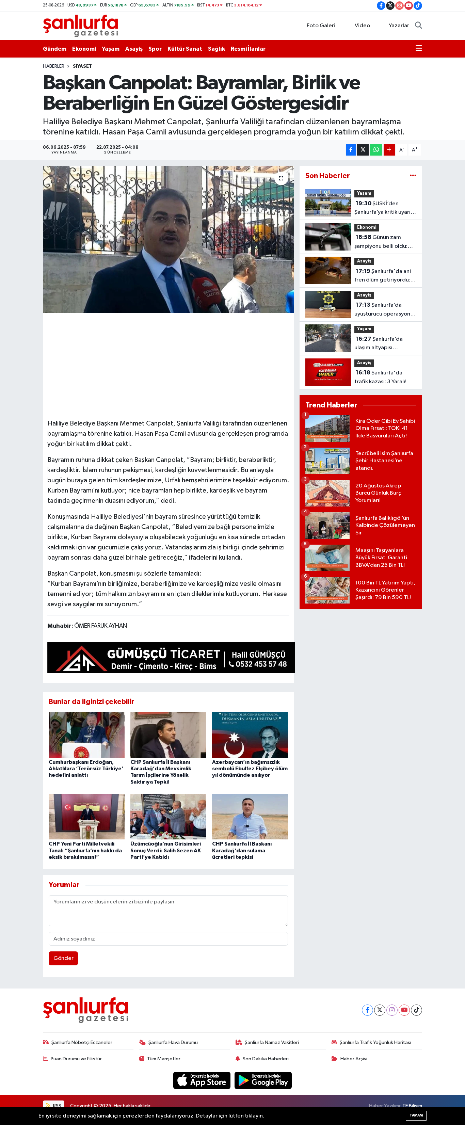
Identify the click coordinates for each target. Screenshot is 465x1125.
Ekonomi (84, 49)
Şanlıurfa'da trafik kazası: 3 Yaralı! (380, 377)
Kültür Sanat (184, 49)
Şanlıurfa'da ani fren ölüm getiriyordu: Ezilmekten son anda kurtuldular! (382, 276)
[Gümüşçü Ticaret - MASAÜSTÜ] (171, 659)
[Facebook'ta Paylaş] (351, 150)
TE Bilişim (412, 1105)
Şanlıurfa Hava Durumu (173, 1042)
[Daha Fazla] (389, 150)
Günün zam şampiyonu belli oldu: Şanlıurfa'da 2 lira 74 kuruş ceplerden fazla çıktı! (381, 242)
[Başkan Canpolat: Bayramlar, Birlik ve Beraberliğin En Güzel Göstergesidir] (168, 239)
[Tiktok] (416, 1010)
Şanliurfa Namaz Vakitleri (272, 1042)
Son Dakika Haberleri (266, 1058)
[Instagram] (392, 1010)
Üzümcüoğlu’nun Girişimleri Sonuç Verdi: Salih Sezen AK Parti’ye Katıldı (165, 850)
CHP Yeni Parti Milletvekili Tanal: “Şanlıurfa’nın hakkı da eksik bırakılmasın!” (85, 850)
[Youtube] (404, 1010)
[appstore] (202, 1080)
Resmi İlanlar (248, 49)
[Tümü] (413, 176)
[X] (379, 1010)
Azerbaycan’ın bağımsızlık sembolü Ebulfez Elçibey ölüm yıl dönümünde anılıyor (250, 768)
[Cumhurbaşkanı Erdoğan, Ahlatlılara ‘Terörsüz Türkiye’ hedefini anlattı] (87, 735)
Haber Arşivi (353, 1058)
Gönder (63, 958)
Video (362, 26)
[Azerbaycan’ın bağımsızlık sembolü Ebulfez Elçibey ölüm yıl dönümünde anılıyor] (250, 735)
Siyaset (82, 66)
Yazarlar (399, 26)
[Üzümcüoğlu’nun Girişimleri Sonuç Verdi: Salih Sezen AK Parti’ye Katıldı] (168, 816)
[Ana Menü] (419, 49)
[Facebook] (367, 1010)
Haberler (53, 66)
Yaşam (110, 49)
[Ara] (418, 25)
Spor (155, 49)
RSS (56, 1105)
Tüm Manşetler (163, 1058)
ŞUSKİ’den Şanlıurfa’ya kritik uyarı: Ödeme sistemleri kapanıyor (383, 208)
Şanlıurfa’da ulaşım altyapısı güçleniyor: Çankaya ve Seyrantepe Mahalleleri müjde (384, 344)
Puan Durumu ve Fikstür (76, 1058)
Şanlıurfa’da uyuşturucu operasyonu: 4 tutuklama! (384, 310)
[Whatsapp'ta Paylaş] (376, 150)
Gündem (54, 49)
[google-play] (263, 1080)
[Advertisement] (171, 365)
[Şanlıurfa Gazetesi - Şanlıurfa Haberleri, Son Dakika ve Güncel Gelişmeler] (80, 25)
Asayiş (134, 49)
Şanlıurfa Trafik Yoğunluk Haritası (375, 1042)
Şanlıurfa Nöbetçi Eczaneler (81, 1042)
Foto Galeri (321, 26)
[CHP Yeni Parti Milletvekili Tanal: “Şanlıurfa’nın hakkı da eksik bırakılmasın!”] (87, 816)
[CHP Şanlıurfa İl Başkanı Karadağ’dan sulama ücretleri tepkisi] (250, 816)
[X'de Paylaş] (363, 150)
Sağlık (216, 49)
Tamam (416, 1115)
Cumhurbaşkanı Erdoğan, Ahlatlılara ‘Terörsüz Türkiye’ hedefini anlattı (86, 768)
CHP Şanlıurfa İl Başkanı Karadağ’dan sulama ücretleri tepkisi (242, 850)
